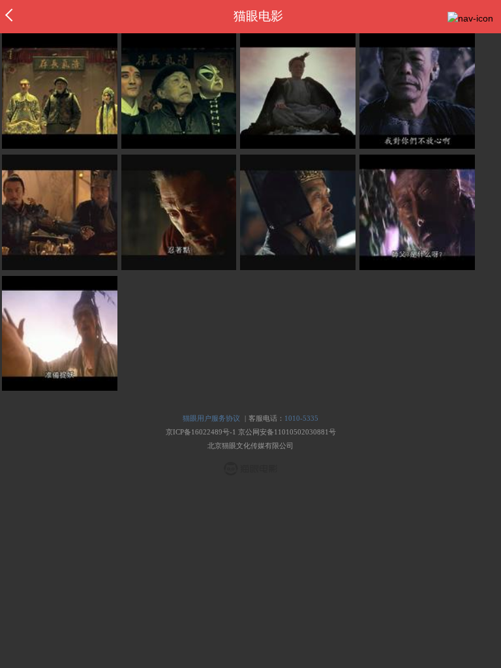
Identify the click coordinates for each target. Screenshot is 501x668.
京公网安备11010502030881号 (287, 432)
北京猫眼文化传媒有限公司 (250, 445)
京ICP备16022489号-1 (201, 432)
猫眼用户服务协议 (211, 418)
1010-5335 (301, 418)
